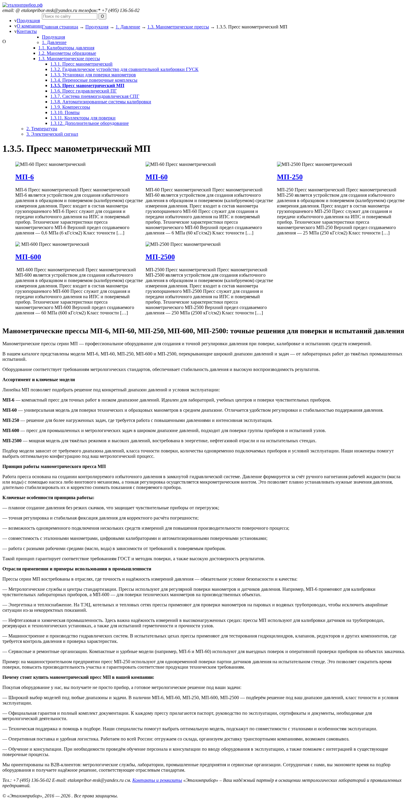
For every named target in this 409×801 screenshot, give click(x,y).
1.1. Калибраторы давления (66, 47)
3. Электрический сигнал (52, 134)
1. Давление (128, 26)
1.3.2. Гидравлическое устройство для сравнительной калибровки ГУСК (124, 69)
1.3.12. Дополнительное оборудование (89, 123)
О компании (29, 25)
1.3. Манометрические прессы (178, 26)
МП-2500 (160, 257)
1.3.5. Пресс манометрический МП (87, 85)
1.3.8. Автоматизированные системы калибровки (100, 101)
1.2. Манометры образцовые (67, 53)
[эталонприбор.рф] (22, 4)
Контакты (27, 31)
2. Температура (41, 128)
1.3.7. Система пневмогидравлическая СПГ (94, 96)
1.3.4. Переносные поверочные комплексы (93, 80)
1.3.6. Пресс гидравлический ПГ (83, 90)
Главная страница (60, 26)
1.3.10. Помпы (65, 112)
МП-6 (24, 177)
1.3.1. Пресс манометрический (81, 63)
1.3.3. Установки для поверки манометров (93, 74)
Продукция (28, 20)
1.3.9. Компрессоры (70, 107)
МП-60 (157, 177)
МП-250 (290, 177)
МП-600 (28, 257)
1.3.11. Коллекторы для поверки (83, 117)
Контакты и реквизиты (157, 780)
